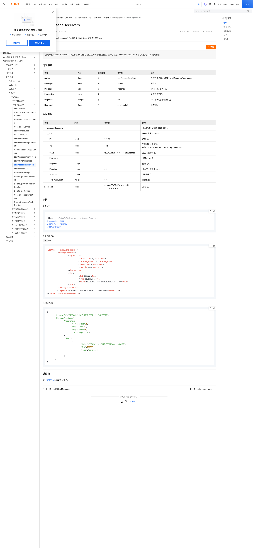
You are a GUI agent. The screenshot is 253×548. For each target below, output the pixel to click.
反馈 (133, 401)
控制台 (231, 4)
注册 (237, 4)
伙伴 (71, 4)
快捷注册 (17, 43)
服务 (78, 4)
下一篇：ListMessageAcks (200, 389)
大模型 (27, 4)
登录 (247, 4)
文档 (219, 4)
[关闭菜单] (4, 4)
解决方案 (42, 4)
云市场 (64, 4)
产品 (34, 4)
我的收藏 (209, 31)
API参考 (106, 17)
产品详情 (196, 31)
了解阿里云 (86, 4)
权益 (50, 4)
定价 (57, 4)
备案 (225, 4)
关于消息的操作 (117, 17)
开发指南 (97, 17)
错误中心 (50, 379)
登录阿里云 (39, 42)
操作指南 (68, 17)
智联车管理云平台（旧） (83, 17)
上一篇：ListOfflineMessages (58, 389)
